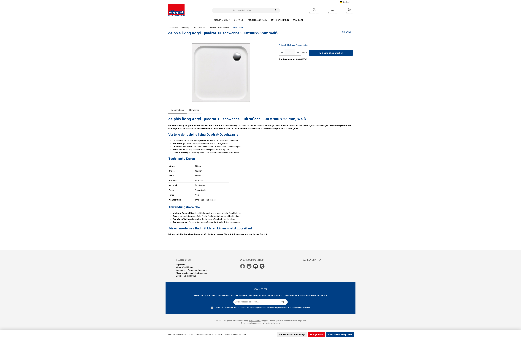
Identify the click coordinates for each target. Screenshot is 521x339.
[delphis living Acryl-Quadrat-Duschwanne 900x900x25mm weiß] (221, 72)
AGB (275, 307)
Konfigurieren (316, 334)
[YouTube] (255, 266)
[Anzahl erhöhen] (298, 52)
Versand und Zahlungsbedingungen (191, 270)
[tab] (177, 110)
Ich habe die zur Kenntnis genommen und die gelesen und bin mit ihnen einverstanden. (262, 307)
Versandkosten (254, 321)
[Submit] (282, 302)
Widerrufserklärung (184, 267)
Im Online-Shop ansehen (331, 53)
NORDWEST (347, 32)
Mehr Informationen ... (239, 334)
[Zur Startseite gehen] (176, 10)
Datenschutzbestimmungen (235, 307)
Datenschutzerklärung (186, 276)
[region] (221, 72)
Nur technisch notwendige (292, 334)
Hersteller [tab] (194, 110)
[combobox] (243, 10)
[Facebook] (242, 266)
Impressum (181, 264)
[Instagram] (249, 266)
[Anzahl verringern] (282, 52)
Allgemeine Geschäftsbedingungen (191, 273)
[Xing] (262, 266)
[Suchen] (277, 10)
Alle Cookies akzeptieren (340, 334)
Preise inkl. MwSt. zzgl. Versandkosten (293, 45)
